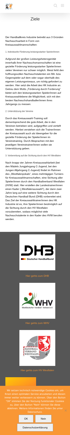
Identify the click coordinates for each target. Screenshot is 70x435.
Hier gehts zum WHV (37, 323)
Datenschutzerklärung (35, 427)
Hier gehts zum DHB (37, 275)
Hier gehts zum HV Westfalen (37, 370)
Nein (43, 418)
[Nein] (65, 410)
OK (26, 418)
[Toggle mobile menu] (63, 5)
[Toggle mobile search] (55, 5)
